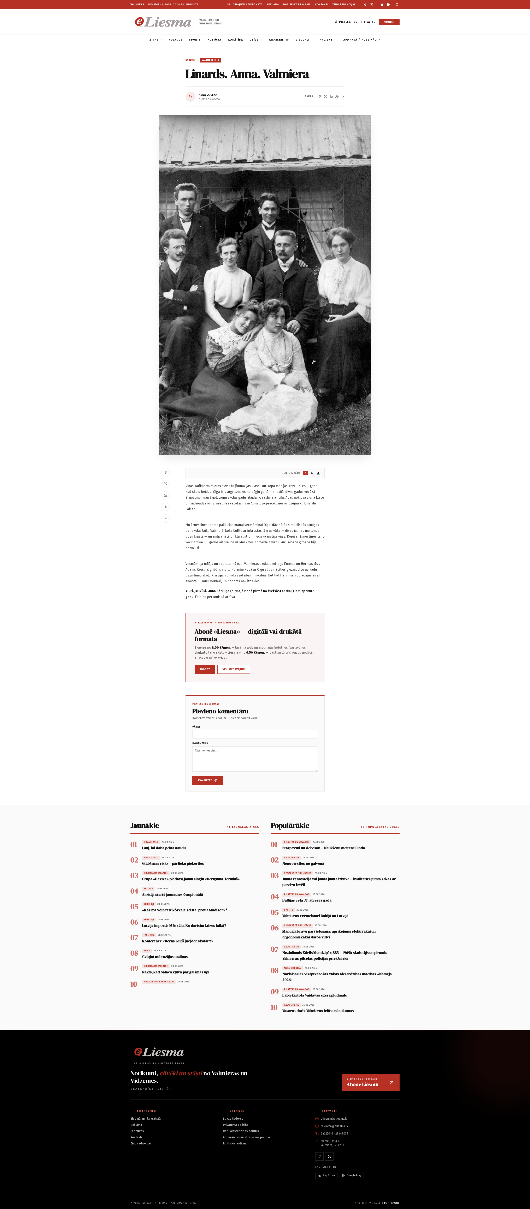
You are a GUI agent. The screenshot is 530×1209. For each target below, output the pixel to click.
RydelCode (392, 1203)
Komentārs (200, 743)
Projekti (326, 39)
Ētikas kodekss (233, 1118)
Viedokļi (303, 39)
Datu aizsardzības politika (241, 1131)
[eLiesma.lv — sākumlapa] (163, 21)
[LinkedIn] (331, 96)
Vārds (196, 726)
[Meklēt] (396, 4)
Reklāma (272, 4)
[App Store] (381, 4)
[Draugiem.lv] (337, 96)
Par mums (137, 1131)
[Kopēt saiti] (342, 96)
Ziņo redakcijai (343, 4)
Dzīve (254, 39)
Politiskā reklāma (297, 4)
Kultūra (214, 39)
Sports (195, 39)
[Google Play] (388, 4)
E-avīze (369, 21)
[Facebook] (365, 4)
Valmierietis (279, 39)
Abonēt (389, 21)
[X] (371, 4)
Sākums (190, 60)
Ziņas (154, 39)
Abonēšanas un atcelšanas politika (247, 1137)
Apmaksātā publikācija (362, 39)
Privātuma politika (235, 1125)
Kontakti (321, 4)
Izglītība (235, 39)
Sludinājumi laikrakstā (244, 4)
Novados (176, 39)
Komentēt (205, 780)
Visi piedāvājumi (234, 669)
